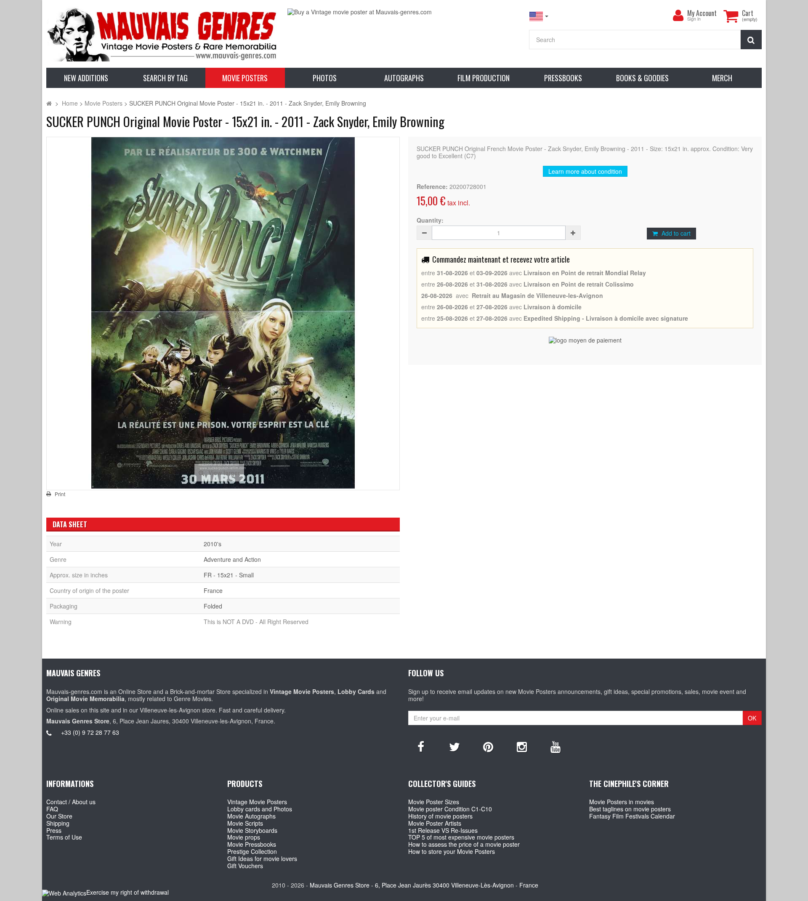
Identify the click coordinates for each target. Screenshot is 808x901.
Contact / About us (71, 801)
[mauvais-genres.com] (162, 33)
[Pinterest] (488, 746)
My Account (702, 13)
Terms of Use (64, 837)
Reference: (432, 186)
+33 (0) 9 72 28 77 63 (90, 732)
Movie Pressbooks (251, 844)
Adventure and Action (232, 559)
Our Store (59, 816)
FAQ (52, 809)
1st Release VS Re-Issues (443, 830)
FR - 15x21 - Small (229, 575)
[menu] (678, 15)
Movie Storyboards (252, 830)
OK (752, 718)
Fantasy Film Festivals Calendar (632, 816)
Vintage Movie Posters (257, 801)
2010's (212, 544)
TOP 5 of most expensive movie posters (461, 837)
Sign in (694, 19)
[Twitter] (454, 746)
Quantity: (430, 220)
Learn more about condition (585, 171)
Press (53, 830)
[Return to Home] (49, 103)
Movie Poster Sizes (433, 801)
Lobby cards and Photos (259, 809)
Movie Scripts (245, 823)
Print (60, 494)
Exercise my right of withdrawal (127, 892)
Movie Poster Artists (434, 823)
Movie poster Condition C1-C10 (450, 809)
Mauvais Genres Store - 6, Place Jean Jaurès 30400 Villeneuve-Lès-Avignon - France (424, 885)
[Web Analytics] (64, 893)
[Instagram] (521, 746)
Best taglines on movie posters (630, 809)
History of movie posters (440, 816)
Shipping (57, 823)
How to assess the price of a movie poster (464, 844)
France (213, 590)
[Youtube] (555, 746)
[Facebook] (420, 746)
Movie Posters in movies (621, 801)
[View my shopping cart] (730, 16)
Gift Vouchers (245, 865)
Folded (213, 606)
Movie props (243, 837)
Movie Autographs (251, 816)
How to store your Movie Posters (451, 851)
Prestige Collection (252, 851)
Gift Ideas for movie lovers (262, 858)
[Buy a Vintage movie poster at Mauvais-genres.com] (403, 12)
